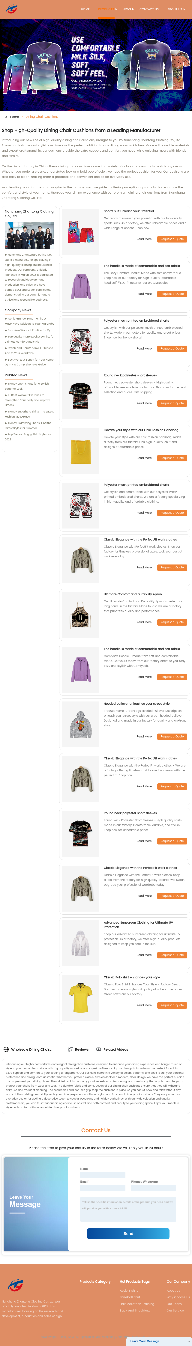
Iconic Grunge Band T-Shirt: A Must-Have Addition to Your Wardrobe (29, 321)
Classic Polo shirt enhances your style (132, 977)
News (127, 9)
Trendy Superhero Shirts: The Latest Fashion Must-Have (29, 414)
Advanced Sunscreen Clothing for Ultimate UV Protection (138, 925)
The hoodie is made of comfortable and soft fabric (142, 266)
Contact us (149, 9)
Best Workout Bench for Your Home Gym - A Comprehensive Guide (29, 362)
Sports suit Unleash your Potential (129, 211)
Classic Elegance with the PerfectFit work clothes (140, 539)
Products (106, 9)
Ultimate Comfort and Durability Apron (133, 594)
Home (85, 9)
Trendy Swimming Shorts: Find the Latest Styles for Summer (28, 425)
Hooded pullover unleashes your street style (137, 703)
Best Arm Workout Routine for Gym (30, 330)
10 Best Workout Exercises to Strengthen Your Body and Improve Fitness (27, 400)
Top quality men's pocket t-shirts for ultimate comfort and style (29, 339)
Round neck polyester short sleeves (130, 375)
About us (174, 9)
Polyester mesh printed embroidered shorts (136, 320)
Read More (144, 239)
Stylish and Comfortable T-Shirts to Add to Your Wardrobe (29, 350)
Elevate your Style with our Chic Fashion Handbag (141, 430)
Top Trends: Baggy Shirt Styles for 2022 (28, 437)
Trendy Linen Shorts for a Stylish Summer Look (27, 386)
